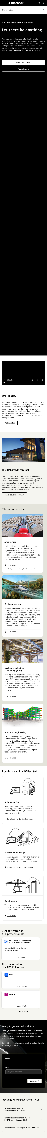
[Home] (16, 3)
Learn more (11, 632)
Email (7, 1068)
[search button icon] (39, 3)
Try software (23, 69)
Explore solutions (23, 62)
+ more (25, 1011)
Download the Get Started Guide (20, 819)
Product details (21, 986)
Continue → (34, 1081)
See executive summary (14, 495)
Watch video (10, 423)
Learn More (11, 565)
